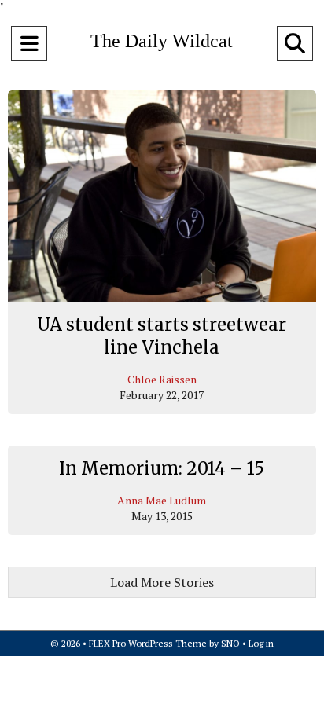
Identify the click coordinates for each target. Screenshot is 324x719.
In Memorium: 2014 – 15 (161, 468)
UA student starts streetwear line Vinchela (161, 336)
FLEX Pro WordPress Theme (148, 643)
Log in (261, 643)
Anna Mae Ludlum (161, 500)
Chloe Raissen (162, 379)
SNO (230, 643)
